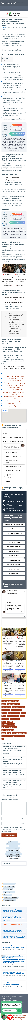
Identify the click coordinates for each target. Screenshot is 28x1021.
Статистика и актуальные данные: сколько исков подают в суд (12, 925)
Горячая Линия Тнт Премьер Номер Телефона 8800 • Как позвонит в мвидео (14, 946)
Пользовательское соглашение (9, 1000)
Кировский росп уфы (14, 406)
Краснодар (16, 1019)
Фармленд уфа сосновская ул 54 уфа (14, 397)
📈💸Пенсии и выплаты (14, 14)
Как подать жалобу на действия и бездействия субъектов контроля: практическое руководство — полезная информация (14, 918)
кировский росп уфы (14, 713)
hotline (4, 27)
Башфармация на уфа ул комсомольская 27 (14, 379)
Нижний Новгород (20, 1017)
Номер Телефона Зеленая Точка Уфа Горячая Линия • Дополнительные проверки (13, 759)
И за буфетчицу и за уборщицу (14, 383)
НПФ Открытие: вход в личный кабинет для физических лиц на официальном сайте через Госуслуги (14, 961)
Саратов (22, 1019)
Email (23, 823)
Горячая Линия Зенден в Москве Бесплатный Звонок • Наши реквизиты (13, 972)
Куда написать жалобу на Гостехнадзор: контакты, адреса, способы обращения (14, 936)
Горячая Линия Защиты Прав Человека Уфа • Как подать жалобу (14, 781)
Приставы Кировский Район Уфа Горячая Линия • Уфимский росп (12, 771)
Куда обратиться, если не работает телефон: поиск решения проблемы (12, 931)
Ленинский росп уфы (14, 390)
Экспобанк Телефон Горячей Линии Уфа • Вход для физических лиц (14, 747)
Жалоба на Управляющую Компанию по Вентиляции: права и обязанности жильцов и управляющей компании (14, 910)
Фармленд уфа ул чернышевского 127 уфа (14, 393)
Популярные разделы (6, 998)
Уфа (14, 373)
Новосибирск (22, 1015)
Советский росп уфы (15, 403)
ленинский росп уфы (13, 715)
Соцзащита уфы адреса (14, 401)
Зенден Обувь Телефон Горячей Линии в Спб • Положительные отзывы (14, 983)
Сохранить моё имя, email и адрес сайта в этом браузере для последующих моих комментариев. (13, 829)
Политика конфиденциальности (9, 996)
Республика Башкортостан (15, 376)
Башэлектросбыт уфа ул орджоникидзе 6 (15, 386)
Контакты (21, 996)
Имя (23, 818)
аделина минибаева (7, 701)
